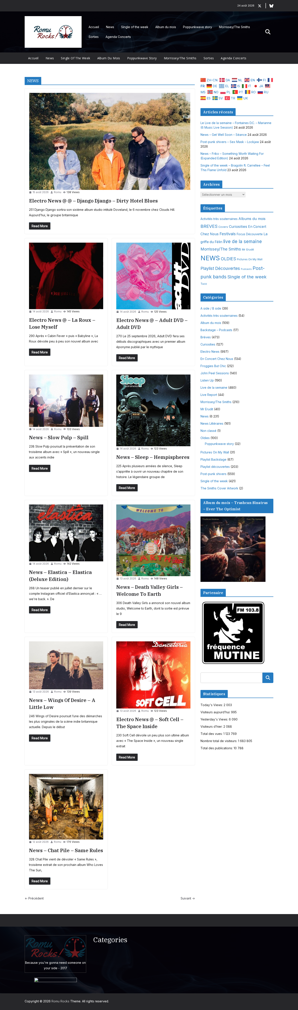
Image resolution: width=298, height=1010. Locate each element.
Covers (223, 226)
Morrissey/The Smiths (234, 27)
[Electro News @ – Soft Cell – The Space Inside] (153, 675)
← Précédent (34, 898)
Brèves (205, 337)
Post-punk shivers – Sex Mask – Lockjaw (229, 142)
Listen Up (207, 380)
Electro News (209, 351)
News (110, 27)
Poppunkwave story (197, 27)
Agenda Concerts (118, 37)
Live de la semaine (213, 387)
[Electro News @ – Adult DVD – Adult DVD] (153, 276)
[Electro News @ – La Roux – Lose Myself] (66, 276)
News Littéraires (211, 423)
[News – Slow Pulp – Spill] (66, 401)
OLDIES (228, 258)
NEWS (210, 258)
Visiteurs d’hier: (211, 726)
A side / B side (210, 308)
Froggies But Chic (213, 366)
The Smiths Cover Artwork (219, 488)
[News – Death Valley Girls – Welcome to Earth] (153, 540)
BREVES (209, 226)
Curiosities (238, 226)
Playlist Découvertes (220, 268)
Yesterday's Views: (214, 719)
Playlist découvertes (215, 466)
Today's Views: (212, 705)
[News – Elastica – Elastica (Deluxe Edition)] (66, 532)
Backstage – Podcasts (216, 330)
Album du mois (165, 27)
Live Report (208, 395)
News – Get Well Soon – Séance (223, 134)
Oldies (205, 438)
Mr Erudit (248, 249)
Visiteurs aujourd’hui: (215, 712)
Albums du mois (251, 218)
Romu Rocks (60, 1001)
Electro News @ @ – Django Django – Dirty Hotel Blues (93, 201)
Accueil (94, 27)
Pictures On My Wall (249, 259)
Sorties (94, 37)
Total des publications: (217, 748)
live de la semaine (242, 241)
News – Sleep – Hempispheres (152, 457)
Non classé (208, 431)
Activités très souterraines (219, 219)
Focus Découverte (250, 234)
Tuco (203, 283)
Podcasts (246, 269)
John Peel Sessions (214, 373)
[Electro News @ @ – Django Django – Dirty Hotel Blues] (109, 141)
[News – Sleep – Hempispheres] (153, 410)
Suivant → (188, 898)
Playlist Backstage (213, 459)
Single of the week (134, 27)
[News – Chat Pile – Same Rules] (66, 807)
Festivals (227, 233)
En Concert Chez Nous (216, 359)
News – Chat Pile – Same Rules (66, 850)
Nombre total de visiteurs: (219, 741)
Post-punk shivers (213, 474)
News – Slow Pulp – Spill (59, 437)
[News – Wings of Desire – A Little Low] (66, 665)
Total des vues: (211, 734)
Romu (57, 192)
